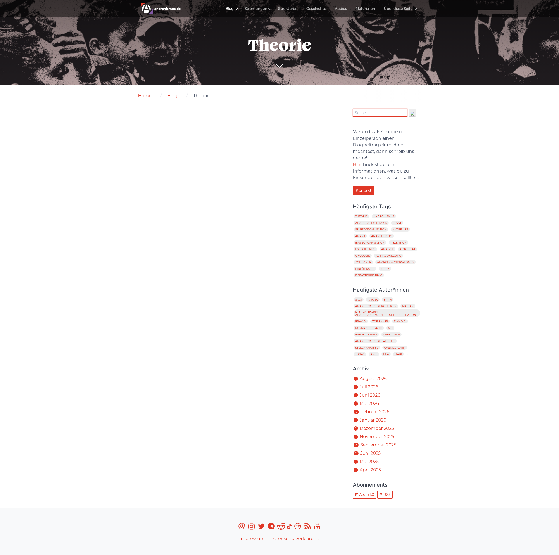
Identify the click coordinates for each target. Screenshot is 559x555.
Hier (357, 164)
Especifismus (365, 249)
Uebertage (391, 334)
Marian (408, 306)
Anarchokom (381, 236)
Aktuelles (400, 229)
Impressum (252, 538)
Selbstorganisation (370, 229)
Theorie (361, 216)
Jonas (359, 354)
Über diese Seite (398, 9)
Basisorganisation (370, 242)
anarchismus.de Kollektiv (375, 306)
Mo (390, 328)
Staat (397, 223)
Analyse (387, 249)
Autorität (407, 249)
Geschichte (316, 9)
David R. (400, 321)
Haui (398, 354)
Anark (360, 236)
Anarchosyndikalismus (395, 262)
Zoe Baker (363, 262)
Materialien (365, 9)
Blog (230, 9)
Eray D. (360, 321)
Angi (373, 354)
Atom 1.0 (366, 495)
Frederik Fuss (366, 334)
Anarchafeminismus (371, 223)
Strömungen (256, 9)
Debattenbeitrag (368, 275)
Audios (341, 9)
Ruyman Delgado (368, 328)
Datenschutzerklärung (295, 538)
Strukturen (288, 9)
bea (386, 354)
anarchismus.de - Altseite (375, 341)
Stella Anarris (366, 347)
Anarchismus (383, 216)
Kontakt (363, 190)
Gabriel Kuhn (394, 347)
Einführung (364, 268)
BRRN (388, 299)
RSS (387, 495)
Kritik (385, 268)
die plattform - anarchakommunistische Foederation (385, 313)
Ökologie (362, 255)
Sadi (358, 299)
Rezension (398, 242)
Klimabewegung (388, 255)
